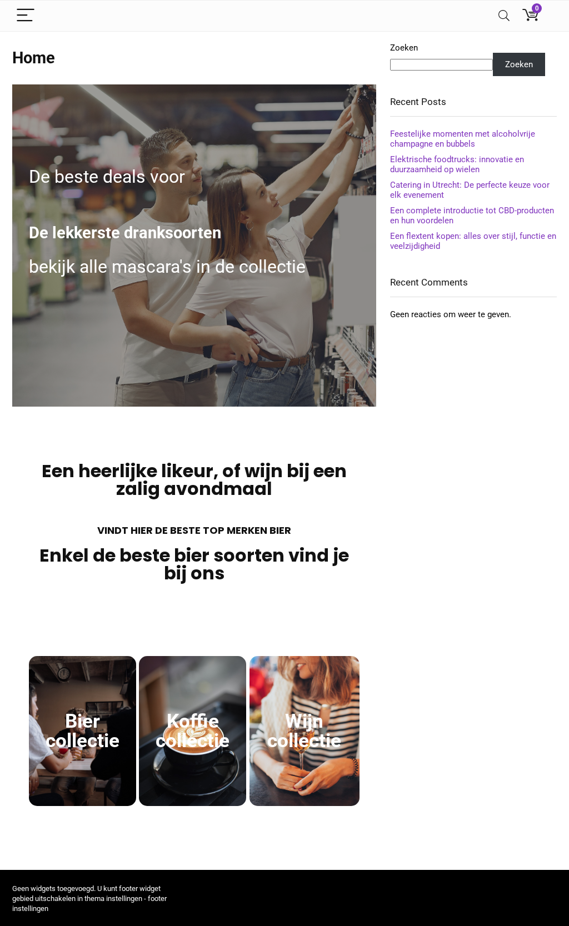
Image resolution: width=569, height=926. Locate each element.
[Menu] (25, 16)
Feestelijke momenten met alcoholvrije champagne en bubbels (462, 139)
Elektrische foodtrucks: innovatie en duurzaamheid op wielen (457, 164)
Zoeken (404, 48)
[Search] (504, 16)
